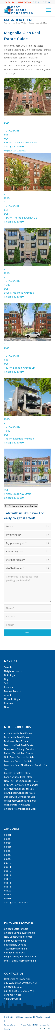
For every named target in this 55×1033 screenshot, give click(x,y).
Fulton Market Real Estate (18, 753)
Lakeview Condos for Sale (18, 761)
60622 (7, 890)
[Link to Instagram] (49, 1028)
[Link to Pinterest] (40, 1028)
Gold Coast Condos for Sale (19, 757)
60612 (7, 870)
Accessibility (44, 1025)
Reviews (8, 703)
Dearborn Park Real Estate (18, 745)
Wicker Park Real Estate (17, 804)
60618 (7, 886)
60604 (7, 847)
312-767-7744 (24, 2)
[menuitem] (47, 10)
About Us (9, 695)
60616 (7, 882)
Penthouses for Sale (15, 940)
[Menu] (47, 10)
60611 (7, 866)
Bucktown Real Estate (16, 741)
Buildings (9, 675)
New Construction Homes (18, 936)
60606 (7, 851)
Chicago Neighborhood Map (20, 808)
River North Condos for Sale (19, 788)
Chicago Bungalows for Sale (19, 932)
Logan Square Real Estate (18, 777)
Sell (6, 683)
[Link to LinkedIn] (44, 1028)
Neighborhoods (13, 671)
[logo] (22, 10)
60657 (7, 894)
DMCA (35, 1025)
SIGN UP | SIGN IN (41, 2)
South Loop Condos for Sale (19, 792)
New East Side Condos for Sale (21, 780)
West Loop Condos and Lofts (20, 800)
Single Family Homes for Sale (20, 956)
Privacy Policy (26, 1025)
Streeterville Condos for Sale (19, 796)
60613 (7, 874)
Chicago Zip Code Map (16, 902)
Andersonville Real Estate (18, 733)
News (7, 707)
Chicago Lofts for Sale (16, 928)
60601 (7, 835)
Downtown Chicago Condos (19, 749)
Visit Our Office (12, 998)
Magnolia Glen (18, 20)
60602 (7, 838)
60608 (7, 858)
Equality (7, 1029)
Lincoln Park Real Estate (17, 773)
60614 (7, 878)
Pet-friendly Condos (15, 944)
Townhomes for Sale (15, 948)
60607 (7, 854)
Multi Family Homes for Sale (20, 960)
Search (8, 667)
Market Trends (12, 691)
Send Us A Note (12, 994)
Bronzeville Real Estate (16, 737)
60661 (7, 898)
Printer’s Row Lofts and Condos (21, 784)
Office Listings (12, 699)
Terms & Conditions (11, 1025)
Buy (6, 679)
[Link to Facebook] (36, 1028)
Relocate (9, 687)
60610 (7, 862)
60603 (7, 843)
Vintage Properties (14, 952)
